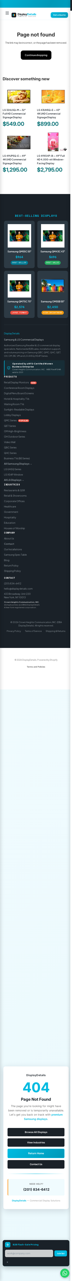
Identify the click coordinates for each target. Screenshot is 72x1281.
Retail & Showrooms (15, 495)
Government (11, 511)
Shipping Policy (12, 570)
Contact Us (36, 1164)
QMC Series (16, 420)
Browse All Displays (36, 1132)
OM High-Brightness (15, 431)
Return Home (36, 1153)
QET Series (10, 425)
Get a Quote (59, 15)
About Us (9, 538)
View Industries (36, 1142)
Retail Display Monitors (20, 382)
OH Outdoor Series (14, 436)
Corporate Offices (14, 501)
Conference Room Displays (19, 387)
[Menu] (7, 15)
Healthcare (10, 506)
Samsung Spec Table (15, 554)
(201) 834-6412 (12, 583)
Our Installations (13, 549)
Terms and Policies (36, 667)
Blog (6, 559)
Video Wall (9, 442)
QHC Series (10, 452)
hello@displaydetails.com (18, 588)
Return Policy (11, 565)
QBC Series (10, 447)
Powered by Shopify (47, 660)
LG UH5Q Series (12, 469)
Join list (61, 1253)
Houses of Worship (14, 528)
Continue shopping (36, 55)
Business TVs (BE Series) (17, 458)
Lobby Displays (12, 414)
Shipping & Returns (55, 631)
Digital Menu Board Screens (19, 393)
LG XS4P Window (13, 474)
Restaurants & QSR (14, 490)
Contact (9, 543)
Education (9, 522)
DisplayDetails (12, 333)
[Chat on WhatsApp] (64, 1273)
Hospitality (10, 517)
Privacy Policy (14, 631)
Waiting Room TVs (14, 404)
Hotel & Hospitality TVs (16, 398)
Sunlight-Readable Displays (19, 409)
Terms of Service (33, 631)
